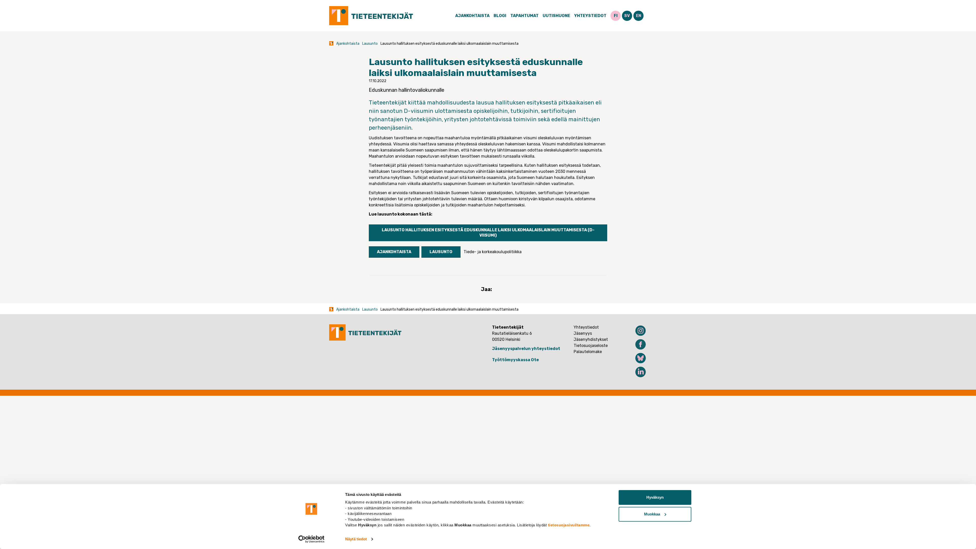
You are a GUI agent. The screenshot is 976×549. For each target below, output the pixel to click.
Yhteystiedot (590, 15)
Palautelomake (588, 351)
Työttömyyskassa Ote (515, 359)
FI (616, 15)
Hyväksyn (655, 497)
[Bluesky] (637, 358)
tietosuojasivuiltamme (569, 525)
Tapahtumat (524, 15)
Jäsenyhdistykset (591, 339)
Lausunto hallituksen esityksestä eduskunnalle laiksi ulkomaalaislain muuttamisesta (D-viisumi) (488, 232)
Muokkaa (652, 514)
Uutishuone (556, 15)
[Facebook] (637, 344)
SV (627, 15)
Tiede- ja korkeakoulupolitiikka (493, 251)
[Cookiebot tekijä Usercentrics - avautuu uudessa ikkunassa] (311, 539)
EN (638, 15)
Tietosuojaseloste (591, 345)
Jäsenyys (583, 333)
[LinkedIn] (637, 371)
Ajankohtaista (472, 15)
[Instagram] (637, 330)
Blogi (500, 15)
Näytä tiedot (356, 539)
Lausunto (370, 43)
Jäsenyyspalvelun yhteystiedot (526, 348)
